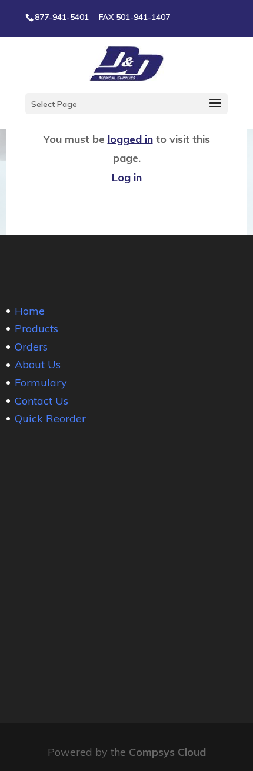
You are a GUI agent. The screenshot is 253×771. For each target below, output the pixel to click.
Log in (127, 177)
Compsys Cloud (167, 752)
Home (30, 311)
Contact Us (41, 401)
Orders (31, 346)
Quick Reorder (50, 418)
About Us (38, 364)
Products (36, 328)
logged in (130, 139)
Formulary (41, 382)
